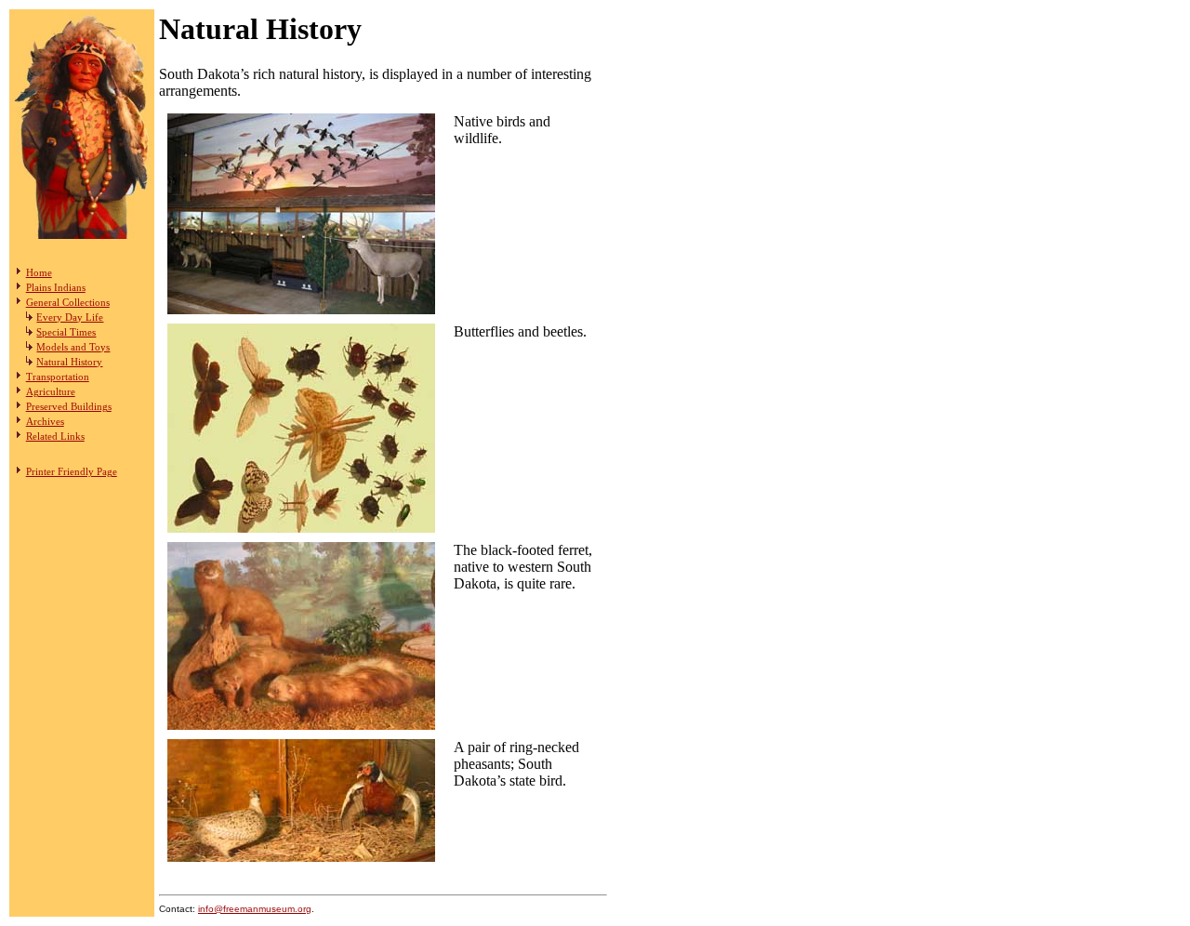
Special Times (66, 331)
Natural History (69, 361)
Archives (45, 421)
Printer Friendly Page (71, 471)
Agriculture (50, 391)
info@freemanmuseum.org (254, 909)
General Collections (68, 302)
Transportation (57, 376)
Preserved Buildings (69, 406)
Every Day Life (69, 317)
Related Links (55, 436)
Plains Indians (56, 287)
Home (39, 272)
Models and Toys (73, 346)
